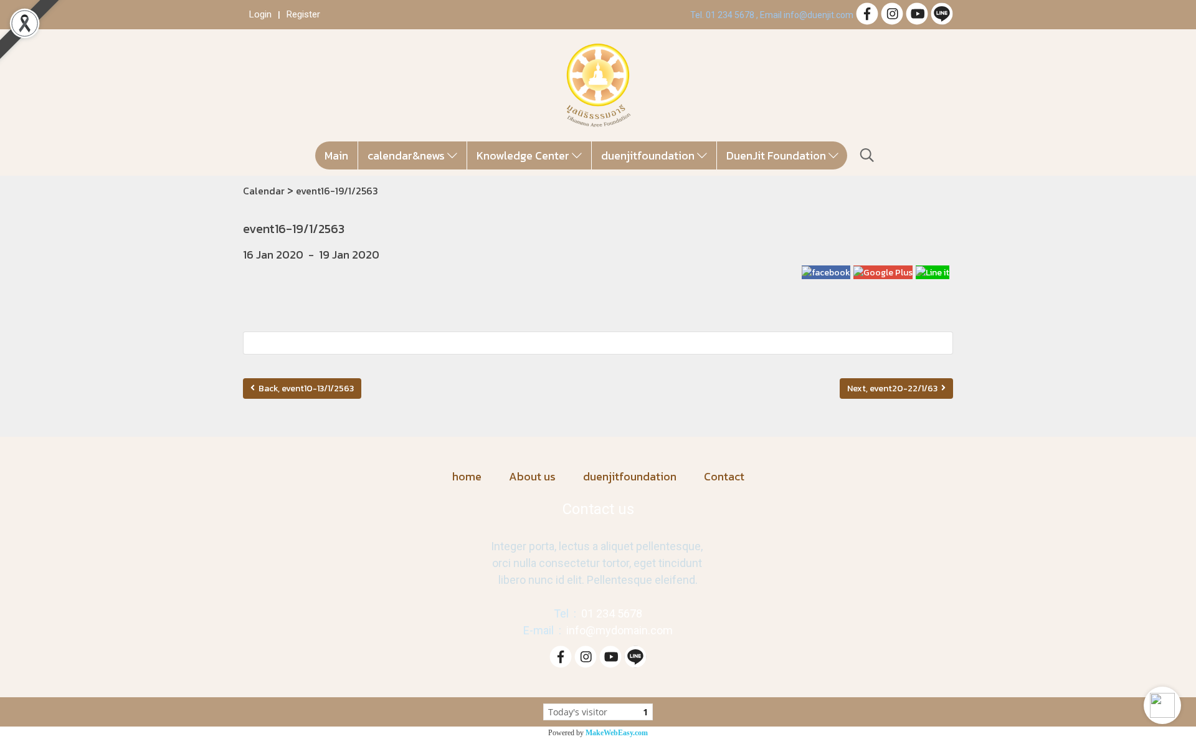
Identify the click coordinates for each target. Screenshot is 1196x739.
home (467, 476)
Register (303, 14)
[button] (1162, 705)
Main (336, 155)
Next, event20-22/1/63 (894, 388)
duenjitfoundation (649, 155)
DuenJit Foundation (777, 155)
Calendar (264, 190)
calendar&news (407, 155)
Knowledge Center (524, 155)
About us (532, 476)
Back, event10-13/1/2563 (304, 388)
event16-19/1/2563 (337, 190)
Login (260, 14)
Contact (724, 476)
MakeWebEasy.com (617, 732)
